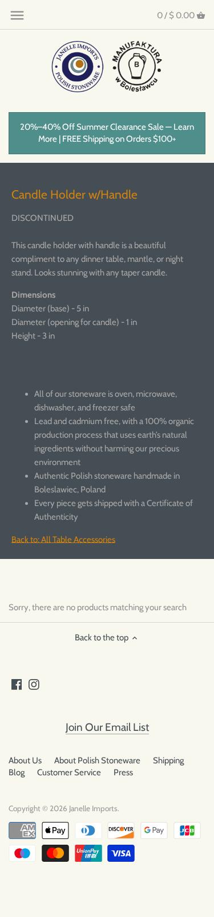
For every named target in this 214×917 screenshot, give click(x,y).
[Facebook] (16, 684)
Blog (17, 772)
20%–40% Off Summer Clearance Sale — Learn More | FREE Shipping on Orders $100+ (107, 133)
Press (123, 772)
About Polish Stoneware (97, 760)
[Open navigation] (17, 15)
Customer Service (69, 772)
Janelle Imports (93, 808)
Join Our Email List (107, 727)
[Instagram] (34, 684)
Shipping (168, 760)
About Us (25, 760)
